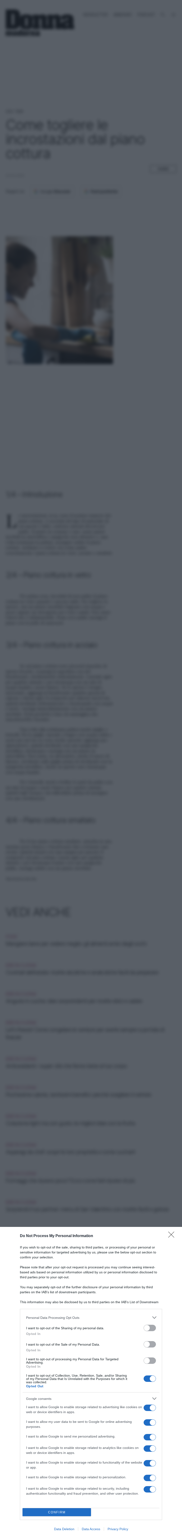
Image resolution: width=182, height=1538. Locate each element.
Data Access (91, 1529)
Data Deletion (64, 1529)
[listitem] (91, 1317)
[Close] (172, 1236)
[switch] (150, 1328)
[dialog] (91, 1382)
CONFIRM (57, 1512)
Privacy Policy (118, 1529)
